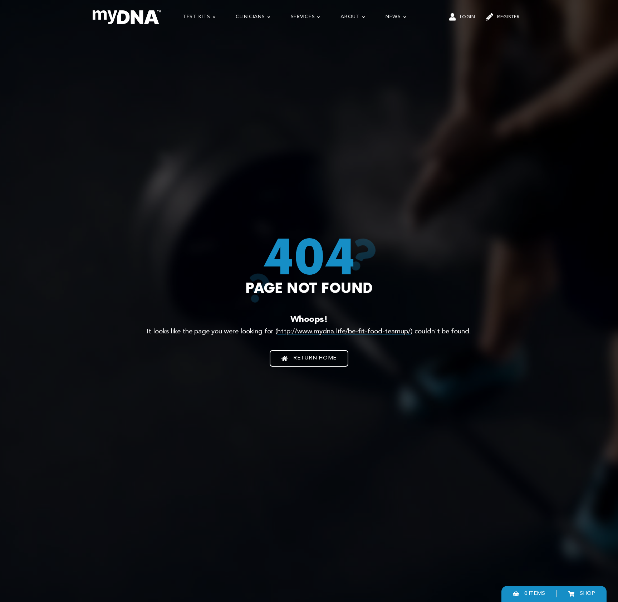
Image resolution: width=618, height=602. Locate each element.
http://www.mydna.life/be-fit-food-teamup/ (344, 331)
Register (508, 17)
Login (467, 17)
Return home (315, 358)
